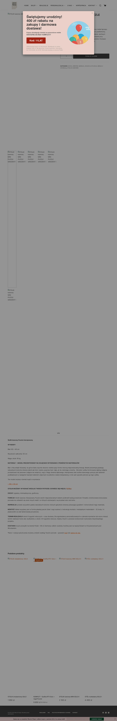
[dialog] (58, 33)
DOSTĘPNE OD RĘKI (34, 34)
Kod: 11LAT (36, 40)
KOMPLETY (46, 34)
